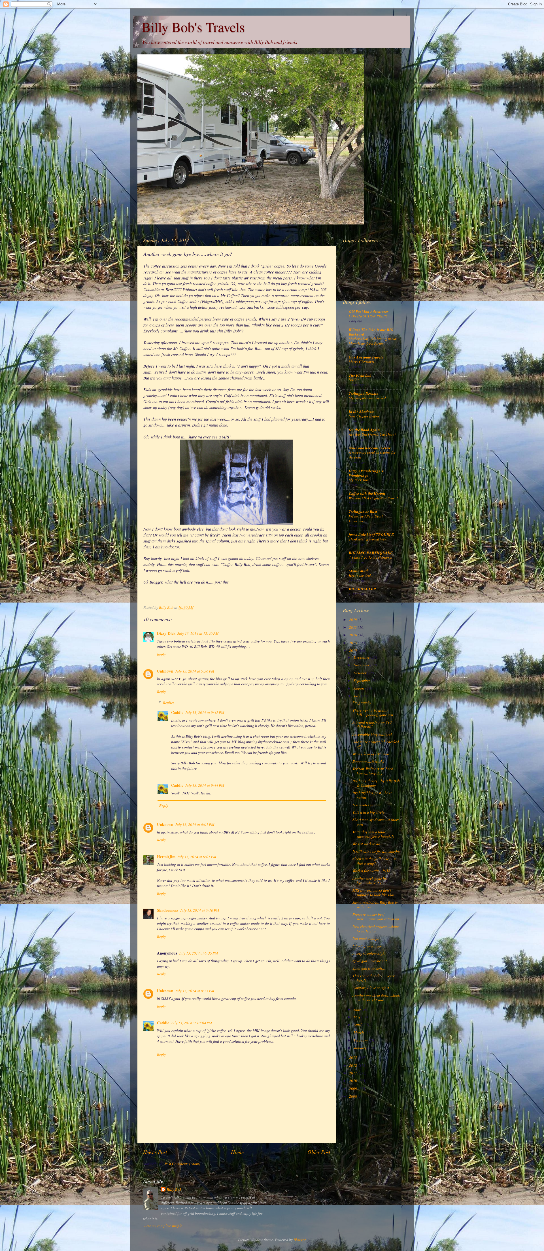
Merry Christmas (361, 361)
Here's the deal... (361, 575)
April (358, 1024)
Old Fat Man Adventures (368, 311)
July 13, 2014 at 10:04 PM (191, 1022)
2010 (353, 1080)
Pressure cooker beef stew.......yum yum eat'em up (375, 916)
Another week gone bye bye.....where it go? (370, 880)
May (357, 1016)
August (359, 688)
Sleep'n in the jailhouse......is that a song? (374, 861)
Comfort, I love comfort (370, 987)
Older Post (318, 1151)
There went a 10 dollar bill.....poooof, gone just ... (374, 712)
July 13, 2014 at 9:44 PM (204, 785)
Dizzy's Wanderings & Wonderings (366, 473)
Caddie (177, 712)
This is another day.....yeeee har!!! (373, 978)
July (357, 695)
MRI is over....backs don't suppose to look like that (373, 892)
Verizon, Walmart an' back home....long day (372, 771)
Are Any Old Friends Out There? (372, 434)
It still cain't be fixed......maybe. (376, 851)
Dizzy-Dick (166, 633)
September (362, 680)
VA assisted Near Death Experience (366, 518)
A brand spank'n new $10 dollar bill (372, 724)
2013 (353, 1057)
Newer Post (155, 1151)
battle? (354, 379)
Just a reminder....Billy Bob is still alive (375, 904)
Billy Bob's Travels (193, 27)
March (359, 1032)
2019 (353, 619)
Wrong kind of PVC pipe (371, 753)
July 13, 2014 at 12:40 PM (197, 633)
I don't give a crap (366, 946)
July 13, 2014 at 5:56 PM (194, 671)
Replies (168, 702)
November (362, 664)
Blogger (299, 1239)
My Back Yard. (359, 479)
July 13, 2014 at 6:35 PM (198, 953)
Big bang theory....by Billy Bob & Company (376, 783)
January (360, 1047)
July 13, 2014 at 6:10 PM (199, 910)
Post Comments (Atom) (182, 1163)
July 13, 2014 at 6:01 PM (194, 824)
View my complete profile (162, 1225)
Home (237, 1151)
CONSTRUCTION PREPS (368, 315)
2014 (353, 650)
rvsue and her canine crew (370, 447)
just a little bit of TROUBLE (371, 534)
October (360, 672)
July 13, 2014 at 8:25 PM (194, 990)
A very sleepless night (369, 953)
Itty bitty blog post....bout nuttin (372, 795)
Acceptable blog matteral (372, 734)
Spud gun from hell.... (369, 968)
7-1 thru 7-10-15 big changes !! (370, 557)
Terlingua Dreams (363, 393)
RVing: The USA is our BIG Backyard (371, 332)
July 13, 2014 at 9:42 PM (204, 712)
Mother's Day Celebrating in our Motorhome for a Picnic (372, 341)
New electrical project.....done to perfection (375, 929)
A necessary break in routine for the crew (372, 454)
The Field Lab (360, 375)
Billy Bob (174, 1189)
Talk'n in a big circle (368, 812)
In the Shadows (361, 411)
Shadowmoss (167, 910)
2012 (353, 1065)
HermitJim (166, 857)
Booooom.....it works (368, 761)
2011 (353, 1073)
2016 (353, 634)
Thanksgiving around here (367, 539)
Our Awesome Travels (366, 357)
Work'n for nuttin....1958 (371, 870)
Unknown (165, 671)
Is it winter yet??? (366, 804)
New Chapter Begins (364, 416)
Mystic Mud (358, 570)
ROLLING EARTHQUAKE (371, 552)
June (358, 1009)
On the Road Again (364, 429)
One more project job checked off (375, 744)
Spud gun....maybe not (369, 960)
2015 (353, 642)
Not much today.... (366, 938)
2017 (353, 627)
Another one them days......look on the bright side (376, 997)
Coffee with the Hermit (367, 493)
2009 (353, 1088)
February (361, 1040)
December (362, 657)
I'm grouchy (361, 702)
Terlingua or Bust (363, 511)
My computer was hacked (367, 397)
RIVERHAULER (362, 588)
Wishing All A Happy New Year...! (373, 497)
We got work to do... (367, 843)
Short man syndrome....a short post (375, 822)
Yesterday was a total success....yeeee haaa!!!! (373, 834)
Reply (161, 654)
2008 (353, 1096)
